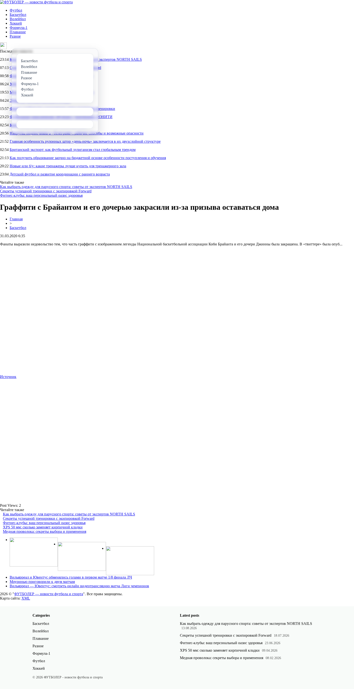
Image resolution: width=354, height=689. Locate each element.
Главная (16, 219)
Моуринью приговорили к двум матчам (42, 582)
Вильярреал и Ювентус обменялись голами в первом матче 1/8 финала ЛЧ (71, 577)
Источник (8, 377)
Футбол (16, 10)
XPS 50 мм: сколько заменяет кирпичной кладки (43, 527)
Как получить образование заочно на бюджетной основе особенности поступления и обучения (88, 158)
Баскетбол (18, 15)
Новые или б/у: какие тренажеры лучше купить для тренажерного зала (68, 166)
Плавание (18, 32)
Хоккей (16, 23)
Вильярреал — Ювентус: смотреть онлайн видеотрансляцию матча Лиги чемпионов (79, 586)
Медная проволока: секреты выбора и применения (44, 531)
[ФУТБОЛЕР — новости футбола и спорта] (36, 2)
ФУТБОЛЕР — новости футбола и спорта (48, 594)
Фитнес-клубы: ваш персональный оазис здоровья (41, 195)
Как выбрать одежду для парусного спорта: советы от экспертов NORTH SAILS (66, 187)
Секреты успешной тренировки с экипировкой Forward (46, 191)
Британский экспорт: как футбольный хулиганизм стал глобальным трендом (73, 150)
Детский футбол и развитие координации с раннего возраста (60, 174)
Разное (15, 36)
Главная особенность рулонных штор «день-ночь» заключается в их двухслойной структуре (85, 141)
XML (25, 598)
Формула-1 (18, 28)
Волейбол (18, 19)
